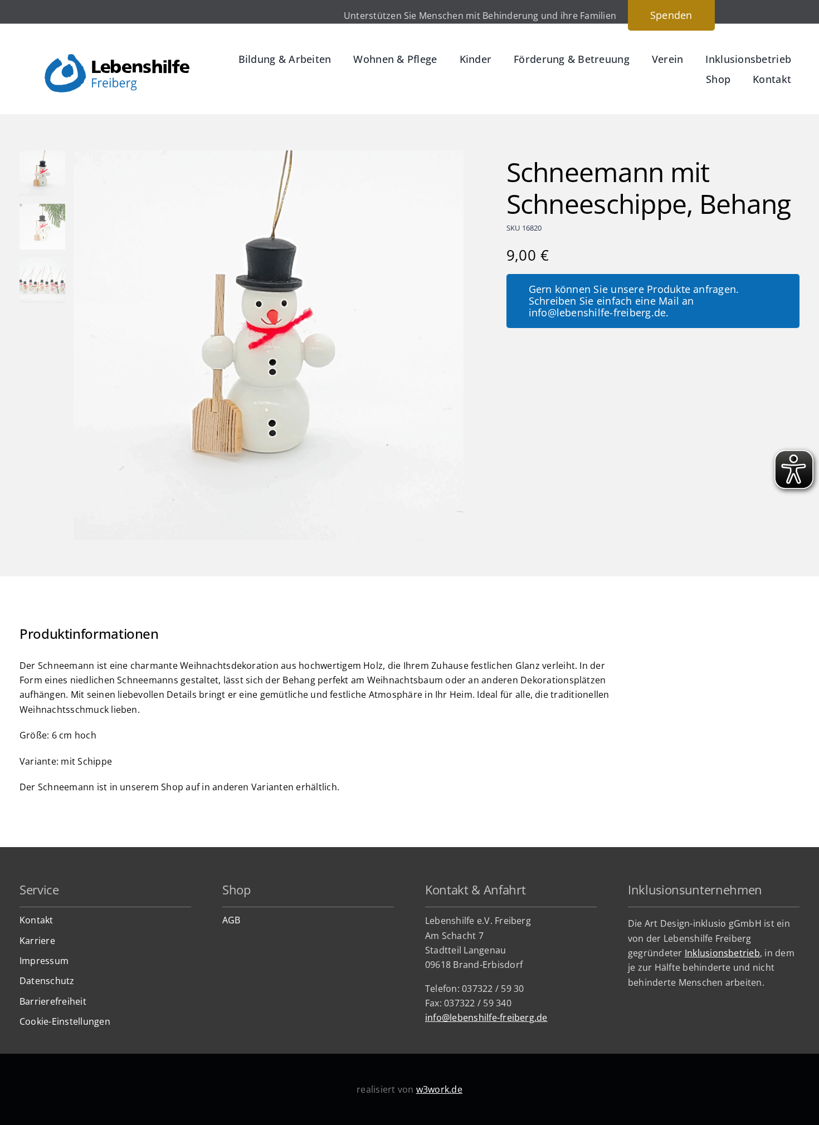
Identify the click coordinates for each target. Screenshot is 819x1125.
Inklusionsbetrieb (722, 953)
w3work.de (439, 1089)
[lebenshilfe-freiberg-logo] (117, 58)
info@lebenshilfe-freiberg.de (486, 1017)
